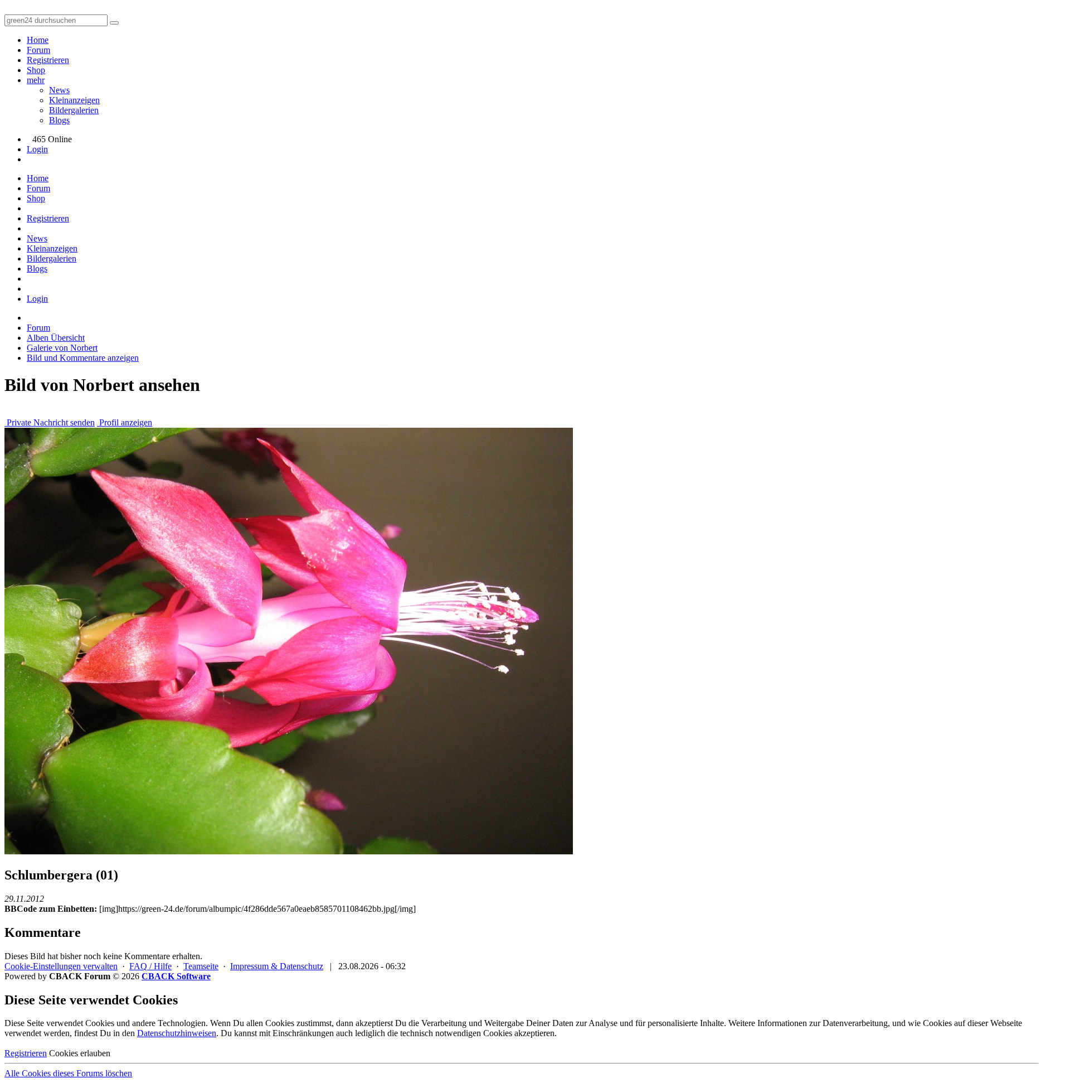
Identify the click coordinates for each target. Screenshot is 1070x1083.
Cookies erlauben (79, 1053)
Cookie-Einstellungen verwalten (61, 966)
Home (37, 40)
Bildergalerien (74, 110)
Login (37, 149)
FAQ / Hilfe (150, 966)
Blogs (59, 120)
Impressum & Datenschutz (276, 966)
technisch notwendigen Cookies (456, 1033)
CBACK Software (176, 976)
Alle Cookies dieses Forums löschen (68, 1073)
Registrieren (48, 60)
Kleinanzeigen (74, 100)
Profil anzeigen (124, 422)
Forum (38, 50)
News (59, 90)
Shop (36, 70)
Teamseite (200, 966)
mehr (36, 80)
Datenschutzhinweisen (176, 1033)
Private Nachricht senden (49, 422)
